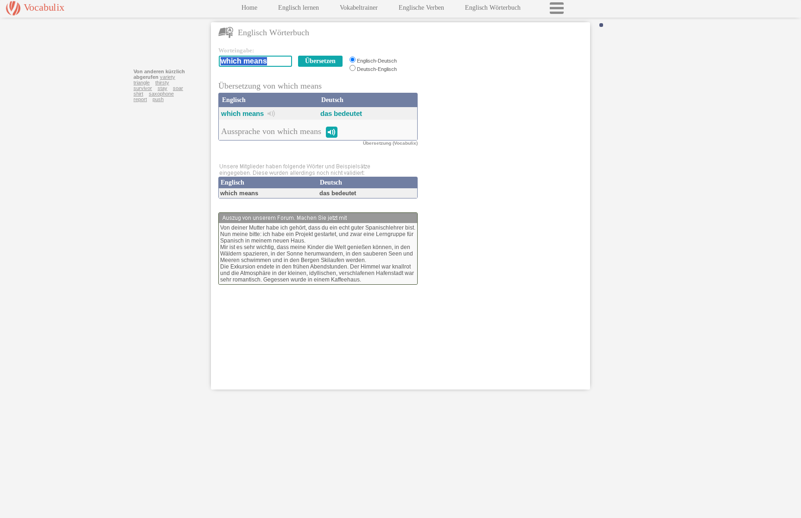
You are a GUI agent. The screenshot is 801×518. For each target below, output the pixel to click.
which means (242, 113)
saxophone (161, 93)
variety (167, 77)
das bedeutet (341, 113)
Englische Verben (421, 8)
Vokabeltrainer (359, 8)
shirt (138, 93)
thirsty (162, 82)
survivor (143, 88)
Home (249, 8)
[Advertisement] (505, 105)
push (158, 99)
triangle (142, 82)
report (140, 99)
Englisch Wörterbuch (493, 8)
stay (162, 88)
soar (178, 88)
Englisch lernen (298, 8)
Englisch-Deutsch (377, 61)
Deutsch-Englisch (377, 69)
